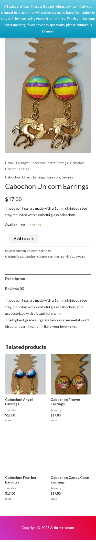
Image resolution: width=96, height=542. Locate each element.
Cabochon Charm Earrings (49, 163)
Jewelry (67, 177)
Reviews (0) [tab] (14, 288)
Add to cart (24, 238)
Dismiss (48, 31)
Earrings (22, 163)
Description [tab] (15, 278)
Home (9, 163)
